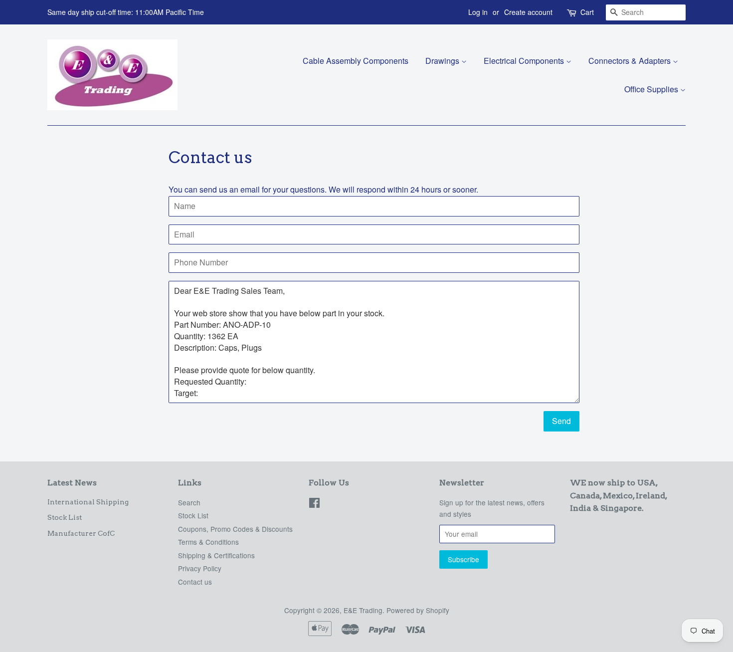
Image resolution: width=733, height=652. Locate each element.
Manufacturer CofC (81, 533)
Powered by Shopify (417, 610)
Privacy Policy (199, 568)
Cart (587, 12)
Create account (528, 12)
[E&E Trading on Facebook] (314, 504)
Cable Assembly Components (355, 60)
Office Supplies (652, 89)
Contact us (195, 582)
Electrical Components (525, 60)
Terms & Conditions (208, 542)
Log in (478, 12)
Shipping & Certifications (216, 555)
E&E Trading (363, 610)
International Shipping (88, 502)
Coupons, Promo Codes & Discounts (235, 529)
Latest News (72, 482)
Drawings (443, 60)
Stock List (64, 517)
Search (189, 502)
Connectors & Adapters (630, 60)
